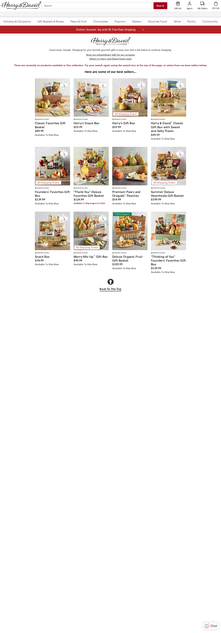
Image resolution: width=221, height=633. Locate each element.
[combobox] (97, 5)
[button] (17, 21)
